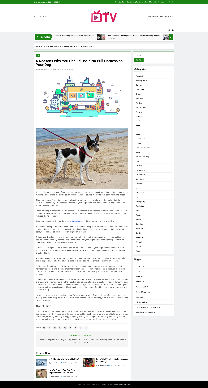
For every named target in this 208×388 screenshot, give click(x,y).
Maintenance (140, 175)
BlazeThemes (126, 384)
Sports (138, 233)
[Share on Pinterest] (65, 328)
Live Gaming (140, 170)
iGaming (139, 152)
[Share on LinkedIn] (55, 328)
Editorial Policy (141, 302)
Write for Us (140, 282)
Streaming (139, 237)
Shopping (139, 224)
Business (139, 85)
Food (138, 121)
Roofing (138, 215)
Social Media (140, 228)
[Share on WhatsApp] (60, 328)
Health (138, 143)
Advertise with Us (142, 287)
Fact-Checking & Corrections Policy (148, 307)
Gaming (138, 130)
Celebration (140, 89)
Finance (138, 116)
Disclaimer (140, 297)
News (138, 188)
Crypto (138, 94)
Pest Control (140, 193)
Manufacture (140, 179)
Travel (138, 251)
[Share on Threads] (81, 328)
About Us (139, 277)
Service (138, 220)
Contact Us (140, 266)
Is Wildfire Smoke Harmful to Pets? (64, 359)
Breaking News (141, 81)
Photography (140, 202)
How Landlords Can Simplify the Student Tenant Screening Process (139, 2)
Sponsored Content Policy (145, 313)
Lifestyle (139, 166)
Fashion (139, 103)
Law (137, 161)
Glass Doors (140, 139)
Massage (139, 184)
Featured (139, 112)
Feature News (141, 107)
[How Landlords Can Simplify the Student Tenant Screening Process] (81, 38)
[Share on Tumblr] (75, 328)
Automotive (140, 76)
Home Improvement (143, 148)
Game (138, 125)
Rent (137, 211)
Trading (138, 246)
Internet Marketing (142, 157)
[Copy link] (86, 328)
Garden (138, 134)
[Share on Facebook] (44, 328)
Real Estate (140, 206)
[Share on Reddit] (70, 328)
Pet (38, 55)
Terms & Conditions (143, 292)
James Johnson (42, 69)
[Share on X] (49, 328)
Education (139, 98)
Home (138, 271)
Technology (140, 242)
